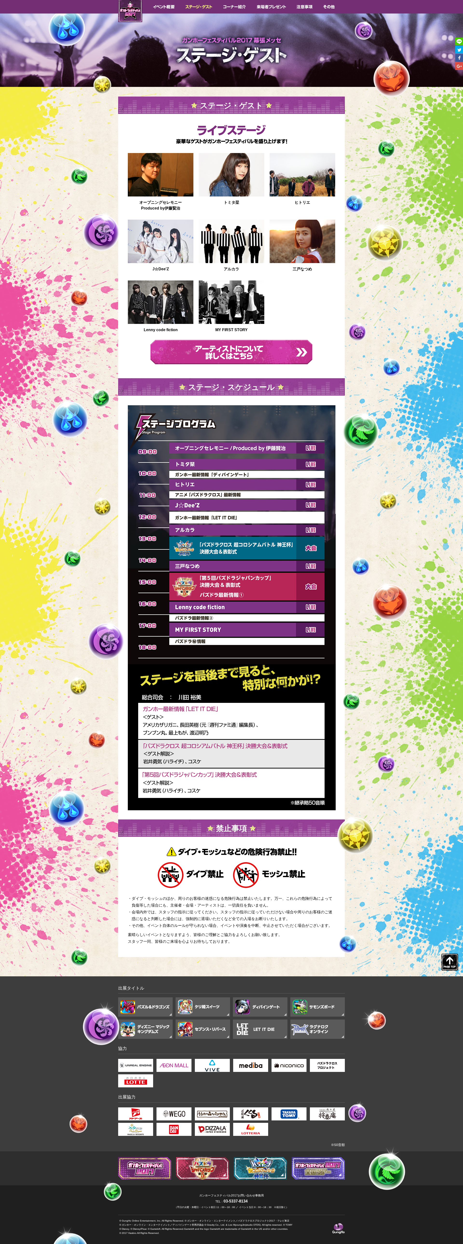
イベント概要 (163, 7)
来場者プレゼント (271, 7)
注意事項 (305, 7)
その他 (329, 7)
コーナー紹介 (234, 7)
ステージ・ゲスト (199, 7)
